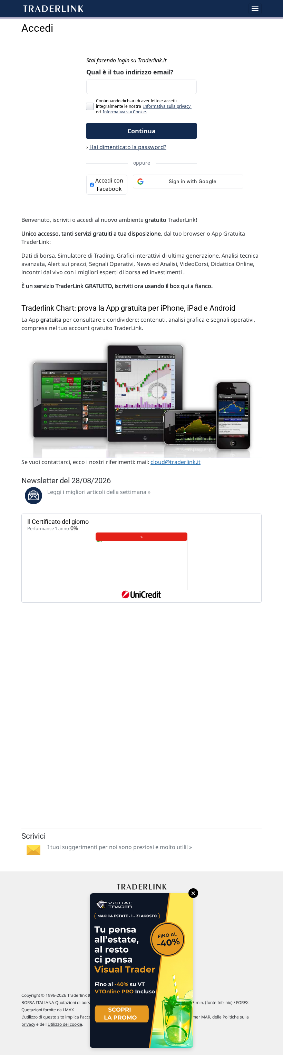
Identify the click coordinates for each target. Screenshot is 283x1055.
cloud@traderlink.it (175, 462)
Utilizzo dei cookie (65, 1024)
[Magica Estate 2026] (141, 970)
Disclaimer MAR (194, 1017)
